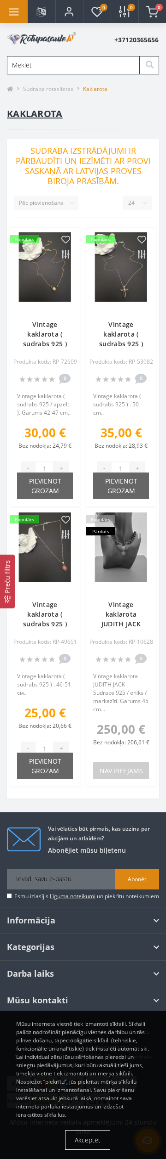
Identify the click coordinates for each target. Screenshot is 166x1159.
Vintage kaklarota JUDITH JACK (121, 614)
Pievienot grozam (45, 486)
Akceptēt (88, 1140)
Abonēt (137, 879)
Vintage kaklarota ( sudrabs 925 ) (45, 334)
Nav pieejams (121, 770)
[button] (69, 11)
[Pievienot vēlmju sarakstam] (66, 240)
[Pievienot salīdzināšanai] (66, 254)
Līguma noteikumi (72, 896)
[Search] (149, 65)
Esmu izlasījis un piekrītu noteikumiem (86, 896)
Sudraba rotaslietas (48, 89)
